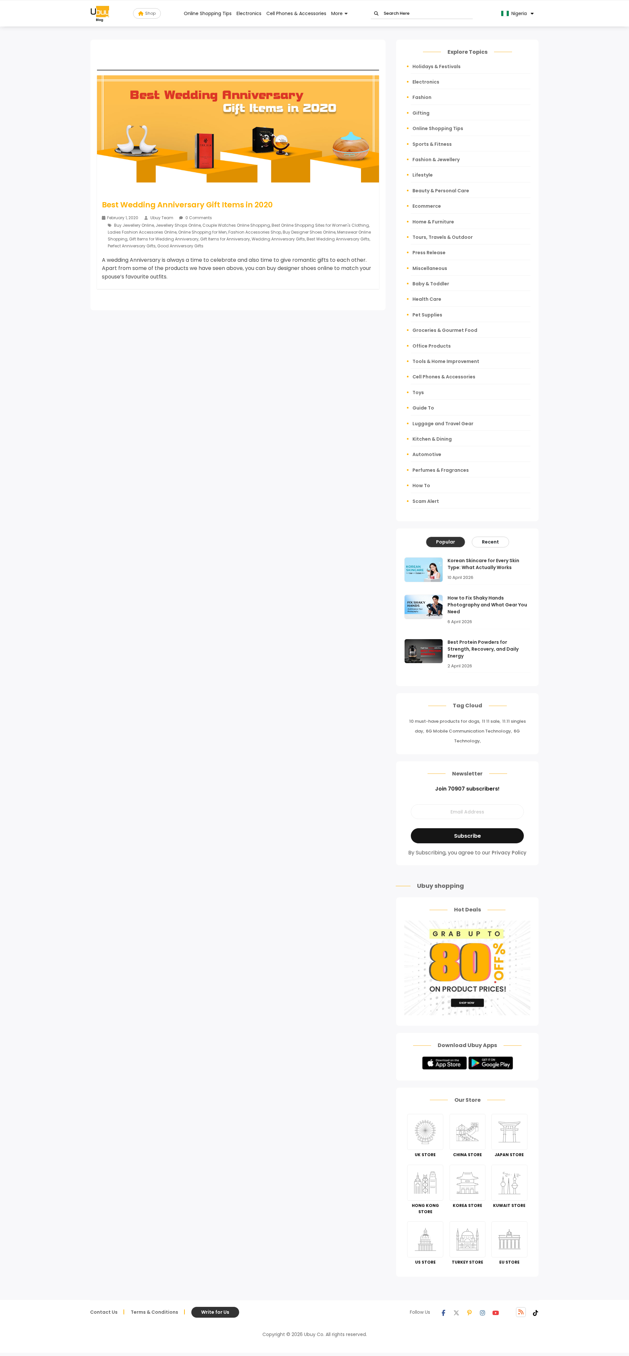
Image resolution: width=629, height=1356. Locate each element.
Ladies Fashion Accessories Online (142, 232)
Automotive (426, 454)
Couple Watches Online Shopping (236, 225)
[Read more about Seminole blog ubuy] (100, 13)
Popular (445, 542)
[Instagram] (482, 1312)
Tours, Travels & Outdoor (442, 237)
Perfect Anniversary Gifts (132, 246)
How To (421, 485)
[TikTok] (535, 1312)
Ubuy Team (161, 217)
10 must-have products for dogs (444, 721)
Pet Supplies (427, 315)
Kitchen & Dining (432, 439)
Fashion (421, 97)
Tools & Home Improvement (445, 361)
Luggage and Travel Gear (442, 423)
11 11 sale (491, 721)
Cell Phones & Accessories (296, 13)
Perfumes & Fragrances (440, 470)
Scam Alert (425, 501)
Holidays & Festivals (436, 66)
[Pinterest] (469, 1312)
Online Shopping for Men (202, 232)
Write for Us (215, 1312)
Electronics (249, 13)
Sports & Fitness (432, 144)
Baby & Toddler (430, 283)
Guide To (423, 408)
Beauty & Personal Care (440, 190)
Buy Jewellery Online (134, 225)
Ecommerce (426, 206)
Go (376, 13)
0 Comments (198, 217)
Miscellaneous (429, 268)
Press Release (429, 252)
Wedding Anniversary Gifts (278, 239)
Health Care (426, 299)
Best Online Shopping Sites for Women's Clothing (320, 225)
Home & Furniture (433, 222)
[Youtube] (495, 1312)
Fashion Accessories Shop (254, 232)
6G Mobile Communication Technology (468, 731)
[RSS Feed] (521, 1312)
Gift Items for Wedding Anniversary (164, 239)
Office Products (431, 346)
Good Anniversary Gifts (180, 246)
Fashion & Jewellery (436, 159)
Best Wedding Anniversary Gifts (338, 239)
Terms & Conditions (154, 1312)
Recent (490, 542)
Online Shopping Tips (208, 13)
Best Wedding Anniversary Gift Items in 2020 (187, 205)
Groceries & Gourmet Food (444, 330)
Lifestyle (422, 175)
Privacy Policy (509, 852)
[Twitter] (456, 1312)
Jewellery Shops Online (178, 225)
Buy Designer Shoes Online (309, 232)
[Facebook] (443, 1312)
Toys (418, 392)
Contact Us (104, 1312)
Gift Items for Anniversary (225, 239)
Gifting (420, 113)
